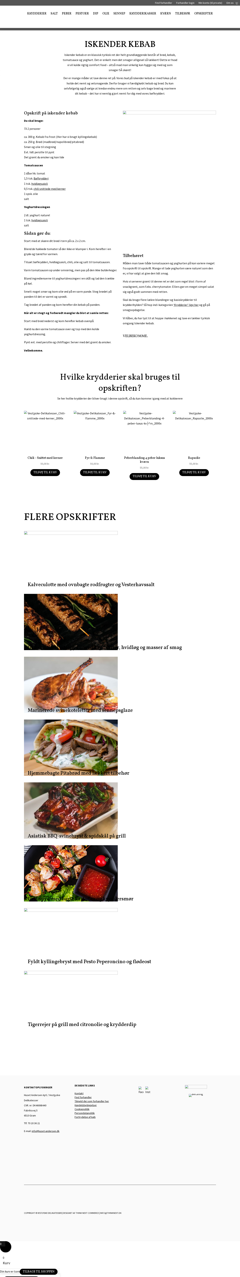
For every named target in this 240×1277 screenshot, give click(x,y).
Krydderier (36, 14)
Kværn (165, 14)
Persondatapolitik (85, 1113)
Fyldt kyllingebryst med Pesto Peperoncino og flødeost (89, 961)
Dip (95, 14)
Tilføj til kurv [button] (45, 472)
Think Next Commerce (87, 1213)
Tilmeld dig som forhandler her (92, 1101)
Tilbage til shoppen (39, 1272)
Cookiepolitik (82, 1109)
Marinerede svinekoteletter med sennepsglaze (80, 710)
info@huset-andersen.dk (45, 1131)
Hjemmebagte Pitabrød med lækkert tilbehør (78, 773)
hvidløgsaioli (39, 184)
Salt (54, 14)
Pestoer (82, 14)
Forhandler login (185, 3)
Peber (66, 14)
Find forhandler (163, 3)
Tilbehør (182, 14)
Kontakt (79, 1093)
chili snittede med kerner (50, 189)
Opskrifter (203, 14)
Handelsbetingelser (86, 1105)
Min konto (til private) (210, 3)
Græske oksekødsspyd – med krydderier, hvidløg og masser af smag (105, 647)
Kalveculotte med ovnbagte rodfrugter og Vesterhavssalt (91, 584)
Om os (230, 3)
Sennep (119, 14)
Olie (105, 14)
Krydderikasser (142, 14)
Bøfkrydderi (41, 178)
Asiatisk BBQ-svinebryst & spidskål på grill (77, 836)
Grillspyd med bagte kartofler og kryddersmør (81, 899)
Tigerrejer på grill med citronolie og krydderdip (82, 1024)
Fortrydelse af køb (85, 1117)
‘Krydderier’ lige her (186, 305)
